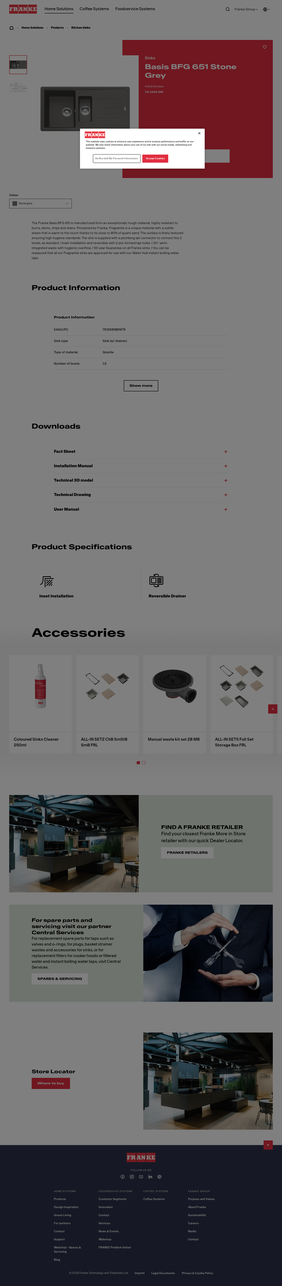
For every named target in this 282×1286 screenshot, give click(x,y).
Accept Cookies (155, 158)
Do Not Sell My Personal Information (116, 158)
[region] (142, 149)
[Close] (199, 133)
